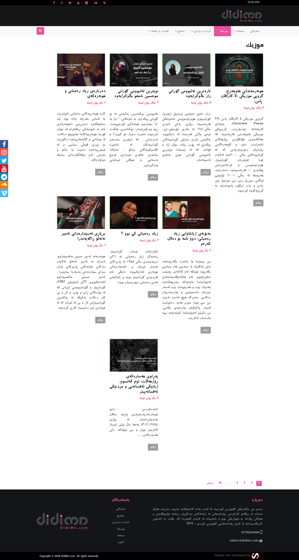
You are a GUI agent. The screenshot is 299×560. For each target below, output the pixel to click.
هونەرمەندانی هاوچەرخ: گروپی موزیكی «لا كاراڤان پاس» (242, 97)
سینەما (240, 31)
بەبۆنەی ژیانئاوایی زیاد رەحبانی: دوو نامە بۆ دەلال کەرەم (189, 239)
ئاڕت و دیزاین (120, 522)
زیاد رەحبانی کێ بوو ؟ (139, 234)
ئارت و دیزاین (202, 31)
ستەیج (181, 31)
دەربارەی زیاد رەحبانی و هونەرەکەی (84, 93)
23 (220, 483)
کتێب (121, 542)
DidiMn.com (68, 556)
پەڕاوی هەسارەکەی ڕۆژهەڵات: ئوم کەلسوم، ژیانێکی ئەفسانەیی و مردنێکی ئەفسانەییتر (133, 384)
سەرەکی (254, 31)
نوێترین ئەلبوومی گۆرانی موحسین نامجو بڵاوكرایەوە (136, 94)
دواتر (210, 483)
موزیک (223, 31)
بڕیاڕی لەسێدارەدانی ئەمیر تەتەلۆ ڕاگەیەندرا (83, 236)
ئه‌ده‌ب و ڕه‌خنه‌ (159, 31)
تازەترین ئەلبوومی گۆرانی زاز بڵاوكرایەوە (189, 94)
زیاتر (258, 203)
